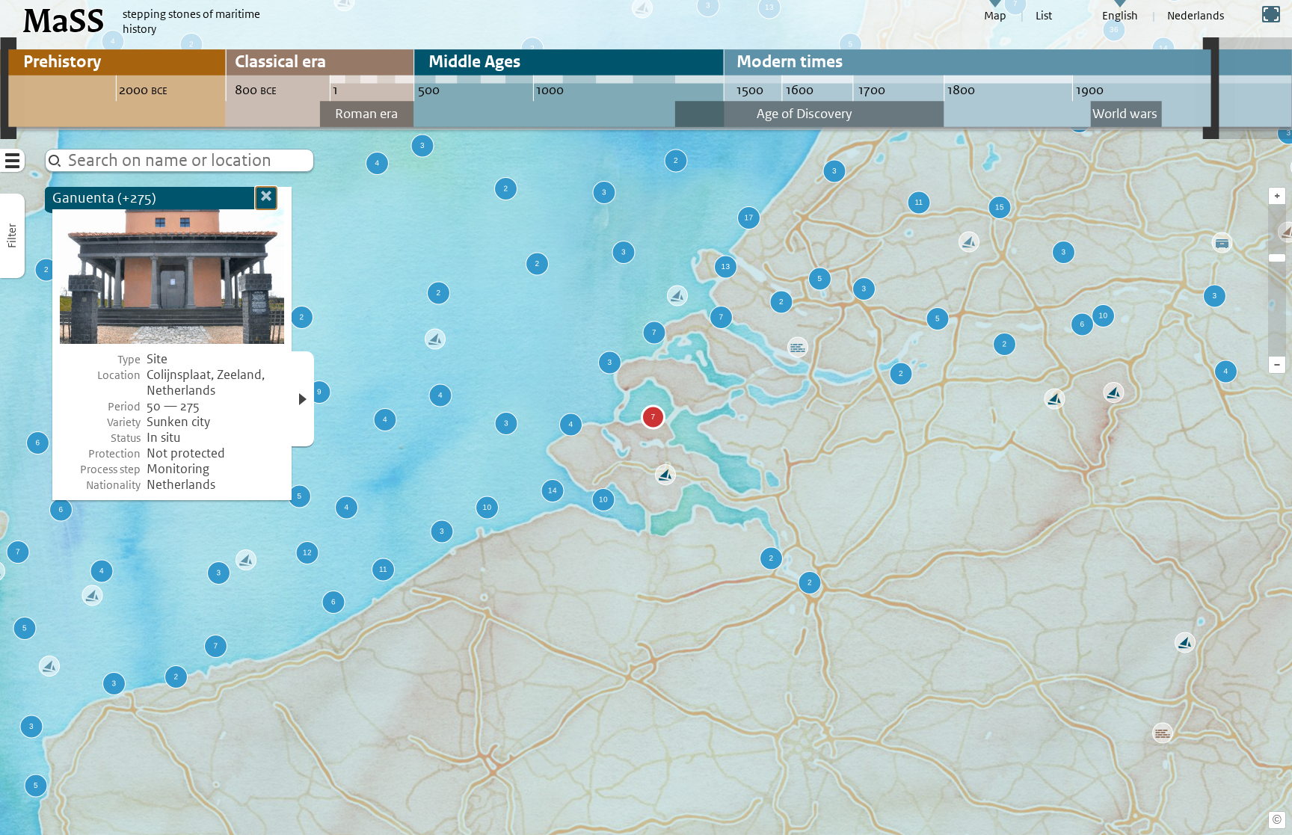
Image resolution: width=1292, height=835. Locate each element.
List (1044, 15)
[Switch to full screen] (1271, 14)
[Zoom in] (1277, 258)
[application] (646, 417)
